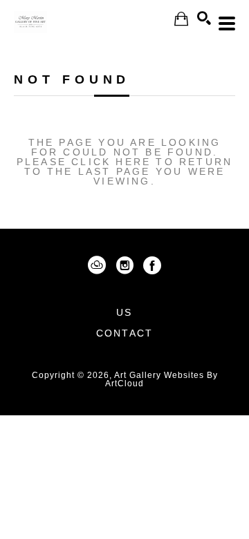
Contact (124, 333)
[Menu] (227, 23)
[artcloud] (97, 265)
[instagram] (124, 265)
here (133, 161)
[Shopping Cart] (181, 19)
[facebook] (152, 265)
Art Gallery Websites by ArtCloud (161, 379)
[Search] (204, 18)
